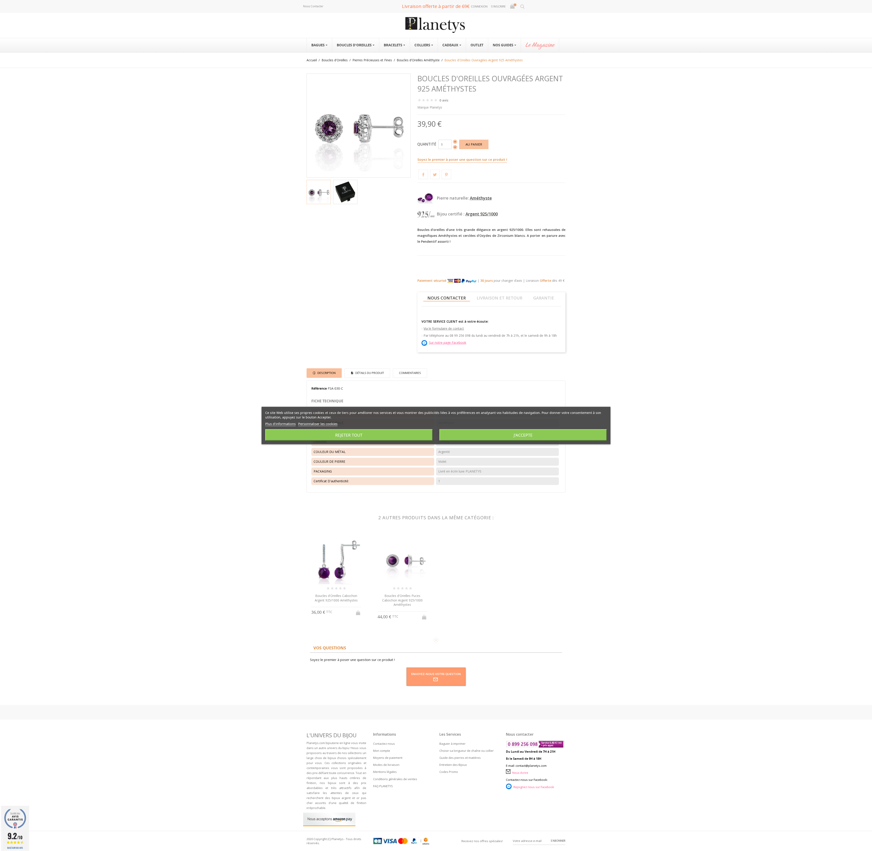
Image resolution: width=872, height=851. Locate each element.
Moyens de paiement (387, 758)
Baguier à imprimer (452, 744)
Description (326, 373)
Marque (423, 107)
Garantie (543, 298)
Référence (319, 388)
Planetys (436, 107)
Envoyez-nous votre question (436, 674)
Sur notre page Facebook (447, 342)
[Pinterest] (446, 174)
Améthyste (481, 198)
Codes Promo (448, 772)
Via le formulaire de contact (444, 328)
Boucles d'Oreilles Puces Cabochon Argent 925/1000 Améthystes (402, 600)
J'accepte (523, 435)
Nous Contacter (313, 6)
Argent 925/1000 (482, 214)
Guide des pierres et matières (460, 758)
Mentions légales (385, 772)
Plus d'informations (280, 423)
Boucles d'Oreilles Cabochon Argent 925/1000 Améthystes (336, 598)
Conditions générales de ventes (395, 779)
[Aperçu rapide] (332, 632)
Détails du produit (369, 373)
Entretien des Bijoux (453, 765)
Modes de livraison (386, 765)
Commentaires (410, 373)
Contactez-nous (384, 744)
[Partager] (423, 174)
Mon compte (381, 751)
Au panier (474, 144)
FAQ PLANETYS (383, 786)
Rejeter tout (348, 435)
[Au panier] (358, 611)
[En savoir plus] (340, 632)
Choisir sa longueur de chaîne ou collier (466, 751)
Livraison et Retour (499, 298)
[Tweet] (435, 174)
